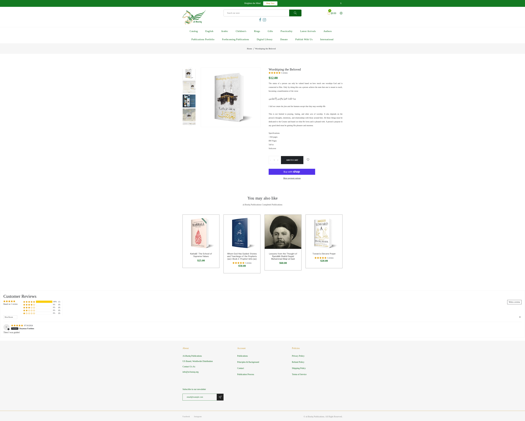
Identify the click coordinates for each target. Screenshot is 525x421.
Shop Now (270, 3)
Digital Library (265, 39)
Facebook (186, 417)
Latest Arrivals (308, 31)
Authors (327, 31)
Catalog (194, 31)
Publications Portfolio (202, 39)
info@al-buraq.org (191, 372)
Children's (241, 31)
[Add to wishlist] (308, 160)
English (209, 31)
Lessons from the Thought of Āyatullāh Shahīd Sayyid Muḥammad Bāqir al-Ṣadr (283, 256)
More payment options (292, 178)
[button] (275, 73)
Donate (284, 39)
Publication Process (245, 374)
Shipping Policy (299, 368)
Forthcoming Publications (235, 39)
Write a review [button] (514, 302)
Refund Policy (298, 362)
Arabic (224, 31)
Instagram (198, 417)
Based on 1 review (10, 304)
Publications (242, 356)
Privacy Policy (298, 356)
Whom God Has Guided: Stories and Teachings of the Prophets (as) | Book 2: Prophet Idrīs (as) (242, 256)
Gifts (270, 31)
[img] (17, 326)
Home (249, 49)
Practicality (286, 31)
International (327, 39)
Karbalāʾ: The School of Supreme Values (201, 255)
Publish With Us (304, 39)
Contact (240, 368)
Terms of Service (299, 374)
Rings (257, 31)
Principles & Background (248, 362)
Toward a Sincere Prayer (324, 254)
